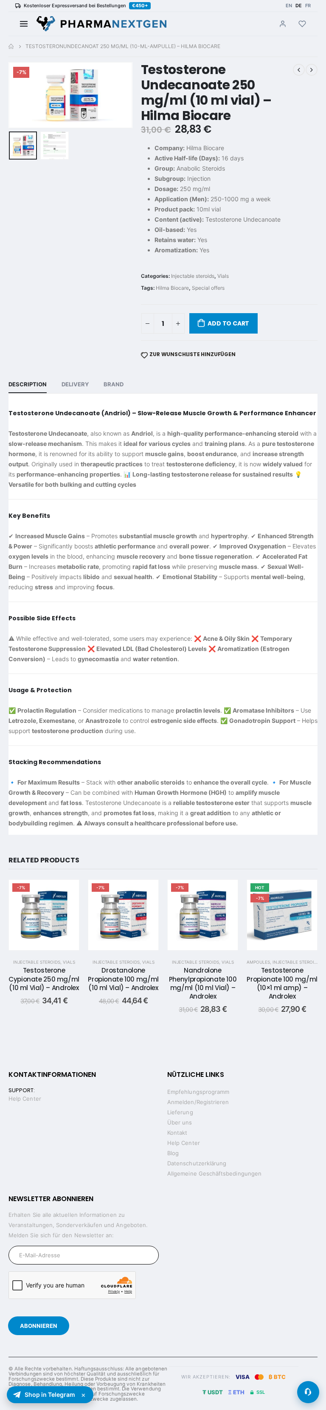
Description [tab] (27, 384)
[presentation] (19, 94)
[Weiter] (101, 23)
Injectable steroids (192, 276)
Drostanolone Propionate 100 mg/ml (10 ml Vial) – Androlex (123, 979)
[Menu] (23, 23)
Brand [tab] (114, 384)
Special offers (208, 288)
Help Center (24, 1098)
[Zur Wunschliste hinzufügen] (66, 893)
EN (289, 6)
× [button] (83, 1394)
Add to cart (228, 323)
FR (308, 6)
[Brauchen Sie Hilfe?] (308, 1392)
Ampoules (258, 962)
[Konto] (282, 23)
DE (298, 6)
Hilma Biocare (172, 288)
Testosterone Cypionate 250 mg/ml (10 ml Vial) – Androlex (43, 979)
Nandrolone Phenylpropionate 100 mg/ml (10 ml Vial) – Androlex (203, 983)
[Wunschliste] (302, 23)
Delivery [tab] (75, 384)
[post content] (44, 915)
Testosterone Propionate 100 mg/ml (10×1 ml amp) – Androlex (282, 983)
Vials (223, 276)
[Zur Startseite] (11, 46)
